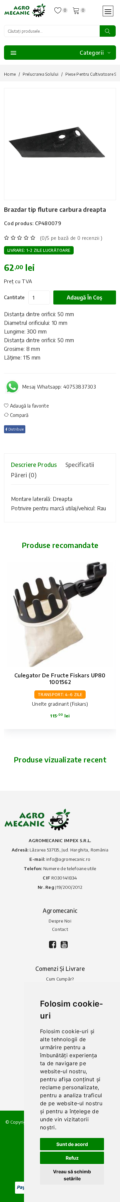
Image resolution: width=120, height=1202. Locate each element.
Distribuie (15, 429)
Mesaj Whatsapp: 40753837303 (59, 387)
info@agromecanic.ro (68, 859)
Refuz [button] (72, 1158)
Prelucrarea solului (41, 74)
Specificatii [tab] (79, 464)
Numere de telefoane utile (69, 868)
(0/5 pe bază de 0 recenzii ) (71, 238)
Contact (60, 929)
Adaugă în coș (84, 297)
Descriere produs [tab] (34, 464)
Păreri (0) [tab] (24, 475)
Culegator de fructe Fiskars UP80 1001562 (60, 678)
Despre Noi (60, 921)
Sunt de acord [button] (72, 1144)
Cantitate (14, 297)
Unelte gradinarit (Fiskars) (60, 704)
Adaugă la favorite (29, 406)
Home (10, 74)
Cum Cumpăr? (60, 979)
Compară (18, 415)
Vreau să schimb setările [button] (72, 1175)
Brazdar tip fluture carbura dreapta (55, 209)
